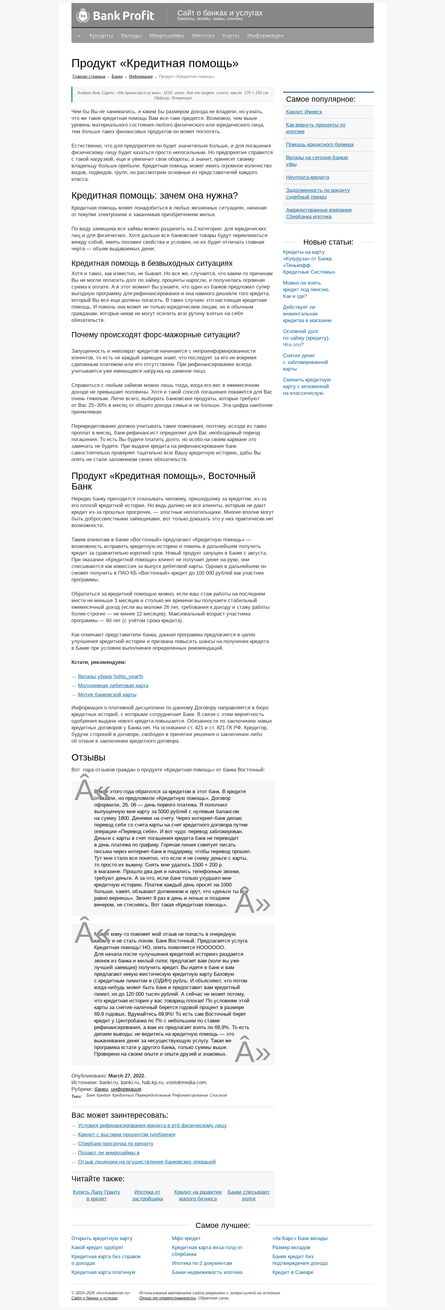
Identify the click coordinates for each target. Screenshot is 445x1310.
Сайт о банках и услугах (94, 1298)
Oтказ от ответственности (167, 1298)
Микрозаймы (167, 35)
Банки (117, 76)
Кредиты (101, 35)
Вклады (131, 35)
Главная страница (89, 76)
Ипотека (203, 35)
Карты (230, 35)
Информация (265, 35)
